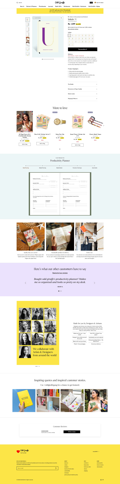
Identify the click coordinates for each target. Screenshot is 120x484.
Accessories (42, 136)
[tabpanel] (25, 128)
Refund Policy (99, 466)
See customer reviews (73, 29)
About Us (66, 462)
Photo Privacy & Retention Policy (71, 474)
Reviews (66, 464)
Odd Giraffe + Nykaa (94, 6)
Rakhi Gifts (58, 6)
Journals (50, 6)
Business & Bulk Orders (69, 468)
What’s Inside (71, 93)
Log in (91, 2)
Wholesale (66, 472)
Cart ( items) (100, 2)
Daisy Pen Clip (60, 134)
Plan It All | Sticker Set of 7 (42, 134)
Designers (66, 466)
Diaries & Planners (31, 6)
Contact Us (86, 462)
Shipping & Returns (72, 98)
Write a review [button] (71, 431)
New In (22, 6)
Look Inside (37, 17)
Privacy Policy (99, 462)
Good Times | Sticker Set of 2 (77, 135)
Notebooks (67, 6)
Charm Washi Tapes (95, 134)
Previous (16, 125)
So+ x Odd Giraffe (25, 139)
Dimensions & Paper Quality (75, 89)
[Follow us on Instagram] (101, 479)
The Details (70, 84)
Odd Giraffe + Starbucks (79, 6)
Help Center (86, 464)
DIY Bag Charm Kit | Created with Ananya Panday (25, 136)
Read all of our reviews (60, 273)
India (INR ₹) (95, 451)
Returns (85, 468)
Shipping (86, 470)
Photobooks (42, 6)
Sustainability (67, 470)
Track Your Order (87, 466)
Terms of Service (100, 464)
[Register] (56, 468)
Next (103, 125)
